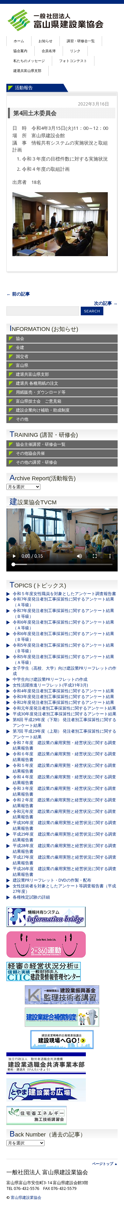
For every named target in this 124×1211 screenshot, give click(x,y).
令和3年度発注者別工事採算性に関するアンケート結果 (63, 696)
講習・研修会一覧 (81, 41)
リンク (75, 51)
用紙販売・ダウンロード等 (40, 392)
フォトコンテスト (73, 61)
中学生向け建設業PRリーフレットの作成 (50, 679)
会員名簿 (49, 51)
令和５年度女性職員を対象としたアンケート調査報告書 (64, 593)
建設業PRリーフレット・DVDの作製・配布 (52, 880)
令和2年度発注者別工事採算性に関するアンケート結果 (63, 702)
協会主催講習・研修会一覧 (40, 444)
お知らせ (45, 41)
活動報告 (24, 87)
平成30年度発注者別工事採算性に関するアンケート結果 (64, 714)
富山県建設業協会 (26, 1197)
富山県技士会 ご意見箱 (38, 401)
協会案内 (20, 51)
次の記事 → (106, 303)
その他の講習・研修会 (36, 462)
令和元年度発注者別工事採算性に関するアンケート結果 (64, 708)
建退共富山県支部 (27, 71)
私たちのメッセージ (29, 61)
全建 (20, 347)
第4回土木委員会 (35, 113)
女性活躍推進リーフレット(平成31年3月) (50, 685)
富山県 (22, 365)
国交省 (22, 356)
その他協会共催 (30, 453)
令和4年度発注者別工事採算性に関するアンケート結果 (63, 690)
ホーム (19, 41)
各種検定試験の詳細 (31, 897)
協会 (20, 338)
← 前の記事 (18, 293)
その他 (22, 419)
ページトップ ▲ (105, 1164)
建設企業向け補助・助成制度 (43, 410)
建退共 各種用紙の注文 (37, 383)
